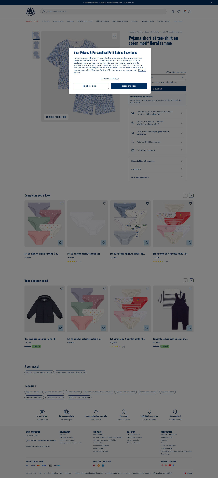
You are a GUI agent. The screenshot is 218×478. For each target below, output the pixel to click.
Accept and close (129, 85)
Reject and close (89, 85)
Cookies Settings (110, 79)
